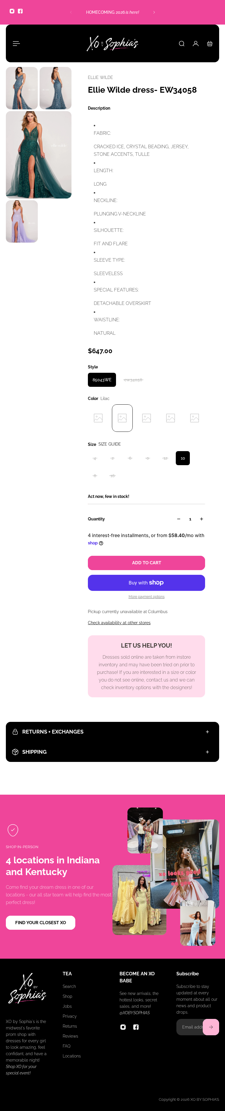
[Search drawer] (182, 43)
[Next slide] (154, 12)
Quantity (96, 519)
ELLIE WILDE (100, 77)
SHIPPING (34, 752)
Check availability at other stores (119, 622)
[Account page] (196, 43)
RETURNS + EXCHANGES (52, 732)
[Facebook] (20, 11)
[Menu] (15, 43)
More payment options (147, 597)
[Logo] (112, 43)
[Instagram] (12, 11)
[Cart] (210, 43)
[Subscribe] (211, 1027)
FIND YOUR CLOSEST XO (40, 922)
